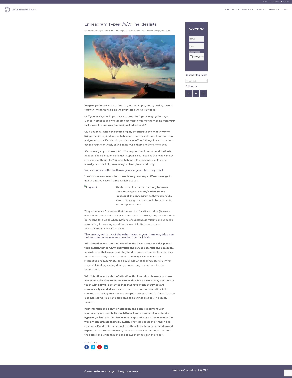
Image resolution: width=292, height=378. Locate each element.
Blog (265, 2)
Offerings (273, 9)
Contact (285, 9)
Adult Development (135, 31)
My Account (274, 2)
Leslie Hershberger (95, 31)
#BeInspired (121, 31)
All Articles (148, 31)
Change (157, 31)
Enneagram (246, 9)
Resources (260, 9)
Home (227, 9)
